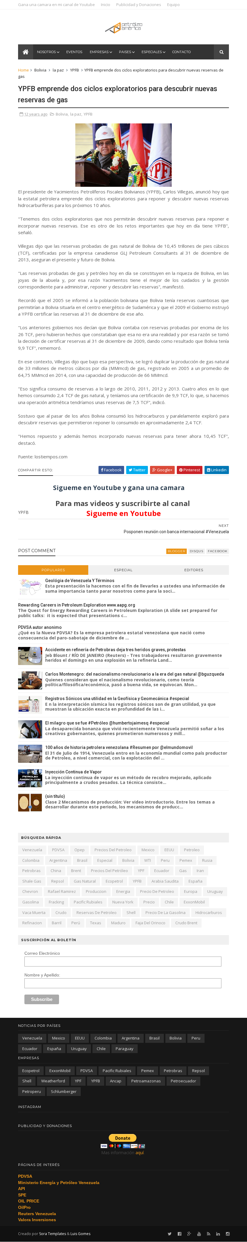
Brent (76, 870)
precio (149, 902)
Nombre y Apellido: (42, 975)
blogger (176, 551)
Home (23, 70)
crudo (61, 912)
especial (104, 860)
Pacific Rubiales (88, 902)
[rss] (208, 1234)
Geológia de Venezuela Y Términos (79, 580)
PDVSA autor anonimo (40, 627)
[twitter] (170, 1234)
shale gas (31, 881)
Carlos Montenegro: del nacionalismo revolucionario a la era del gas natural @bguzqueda (134, 674)
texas (95, 922)
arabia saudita (165, 881)
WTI (147, 860)
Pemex (186, 860)
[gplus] (189, 1234)
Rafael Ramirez (62, 891)
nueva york (122, 902)
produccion (96, 891)
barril (56, 922)
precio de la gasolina (165, 912)
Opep (79, 849)
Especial (123, 570)
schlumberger (64, 1091)
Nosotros (46, 52)
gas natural (85, 881)
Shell (131, 912)
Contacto (181, 52)
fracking (56, 902)
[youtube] (199, 1234)
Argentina (58, 860)
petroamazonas (146, 1081)
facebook (217, 551)
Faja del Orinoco (150, 922)
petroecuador (183, 1081)
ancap (115, 1081)
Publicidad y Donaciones (138, 4)
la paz (58, 70)
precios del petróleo (109, 870)
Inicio (105, 4)
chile (169, 902)
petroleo (192, 849)
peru (165, 860)
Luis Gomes (80, 1233)
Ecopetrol (114, 881)
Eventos (74, 52)
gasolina (30, 902)
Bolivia (40, 70)
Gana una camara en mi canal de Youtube (56, 4)
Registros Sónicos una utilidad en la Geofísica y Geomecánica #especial (117, 698)
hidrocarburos (208, 912)
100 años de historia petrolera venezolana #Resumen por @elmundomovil (119, 747)
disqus (196, 551)
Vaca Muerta (33, 912)
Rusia (207, 860)
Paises (125, 52)
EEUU (169, 849)
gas (183, 870)
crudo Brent (186, 922)
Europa (190, 891)
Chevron (30, 891)
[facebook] (179, 1234)
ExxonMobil (194, 902)
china (56, 870)
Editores (193, 570)
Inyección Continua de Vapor (73, 771)
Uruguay (215, 891)
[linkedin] (218, 1234)
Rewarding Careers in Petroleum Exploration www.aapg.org (76, 605)
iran (200, 870)
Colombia (30, 860)
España (195, 881)
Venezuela (32, 849)
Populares (53, 570)
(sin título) (55, 796)
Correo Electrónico (42, 953)
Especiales (152, 52)
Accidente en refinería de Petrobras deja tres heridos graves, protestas (115, 649)
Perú (75, 922)
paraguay (124, 1048)
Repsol (57, 881)
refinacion (32, 922)
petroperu (31, 1091)
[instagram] (228, 1234)
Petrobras (31, 870)
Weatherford (53, 1081)
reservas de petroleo (97, 912)
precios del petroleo (113, 849)
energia (123, 891)
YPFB (74, 70)
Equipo (173, 4)
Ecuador (161, 870)
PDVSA (58, 849)
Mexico (148, 849)
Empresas (99, 52)
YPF (141, 870)
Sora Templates (52, 1233)
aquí (140, 1152)
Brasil (82, 860)
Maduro (118, 922)
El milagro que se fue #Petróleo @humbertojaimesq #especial (107, 723)
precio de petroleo (157, 891)
